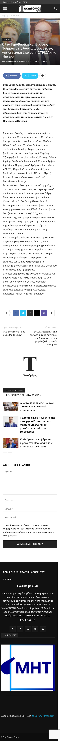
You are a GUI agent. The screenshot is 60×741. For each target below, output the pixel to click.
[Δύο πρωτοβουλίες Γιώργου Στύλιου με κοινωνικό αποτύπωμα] (10, 406)
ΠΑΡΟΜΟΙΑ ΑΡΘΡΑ (14, 390)
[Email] (37, 313)
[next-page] (10, 454)
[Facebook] (16, 313)
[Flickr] (28, 629)
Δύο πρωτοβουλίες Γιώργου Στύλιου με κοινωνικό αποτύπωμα (37, 406)
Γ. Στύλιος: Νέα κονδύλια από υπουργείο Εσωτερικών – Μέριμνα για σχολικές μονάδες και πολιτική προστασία (37, 424)
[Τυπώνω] (30, 313)
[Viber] (44, 313)
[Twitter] (23, 313)
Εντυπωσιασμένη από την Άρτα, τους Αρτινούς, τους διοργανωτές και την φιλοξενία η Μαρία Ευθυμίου (43, 338)
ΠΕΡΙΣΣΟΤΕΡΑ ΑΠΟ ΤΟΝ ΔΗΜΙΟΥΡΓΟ (23, 395)
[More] (42, 76)
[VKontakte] (43, 629)
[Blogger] (13, 629)
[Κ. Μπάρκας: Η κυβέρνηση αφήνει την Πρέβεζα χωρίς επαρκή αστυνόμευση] (10, 443)
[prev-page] (5, 454)
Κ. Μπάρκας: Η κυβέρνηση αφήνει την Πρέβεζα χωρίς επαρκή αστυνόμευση (36, 443)
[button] (5, 8)
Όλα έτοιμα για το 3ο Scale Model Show (14, 333)
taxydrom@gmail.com (43, 715)
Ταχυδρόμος (11, 61)
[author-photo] (30, 371)
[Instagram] (35, 629)
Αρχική (5, 15)
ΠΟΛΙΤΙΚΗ (14, 15)
